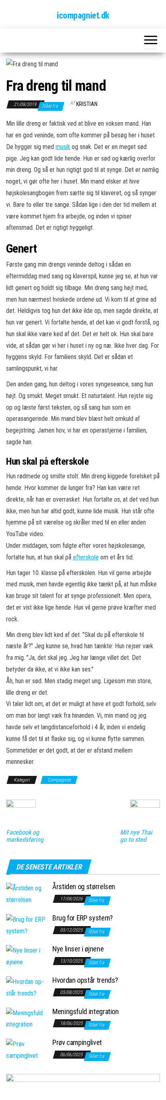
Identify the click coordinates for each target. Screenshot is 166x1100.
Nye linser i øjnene (78, 949)
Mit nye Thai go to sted (136, 836)
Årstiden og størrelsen (83, 886)
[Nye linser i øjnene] (26, 956)
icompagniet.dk (83, 15)
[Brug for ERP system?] (26, 925)
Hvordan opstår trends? (85, 980)
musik (63, 147)
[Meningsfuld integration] (26, 1018)
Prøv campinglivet (77, 1042)
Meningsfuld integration (85, 1011)
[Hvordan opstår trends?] (26, 987)
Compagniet (59, 780)
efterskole (86, 557)
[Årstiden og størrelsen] (26, 894)
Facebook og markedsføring (25, 836)
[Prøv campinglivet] (26, 1049)
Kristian (87, 104)
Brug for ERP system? (82, 918)
